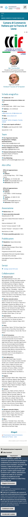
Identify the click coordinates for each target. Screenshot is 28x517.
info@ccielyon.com (17, 113)
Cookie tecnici (6, 487)
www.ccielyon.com (12, 116)
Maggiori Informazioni (8, 483)
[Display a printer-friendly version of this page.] (24, 32)
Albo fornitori (7, 452)
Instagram (14, 120)
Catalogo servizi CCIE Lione (11, 269)
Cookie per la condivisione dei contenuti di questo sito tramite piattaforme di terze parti (14, 493)
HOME (2, 13)
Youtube (20, 120)
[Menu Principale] (2, 7)
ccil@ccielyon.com (6, 113)
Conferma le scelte (7, 508)
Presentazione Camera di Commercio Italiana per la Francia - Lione (12, 436)
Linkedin (4, 122)
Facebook (4, 120)
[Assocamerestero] (13, 7)
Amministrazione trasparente (12, 449)
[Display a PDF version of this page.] (26, 32)
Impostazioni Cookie (14, 456)
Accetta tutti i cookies (8, 514)
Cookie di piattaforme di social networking (14, 499)
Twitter (9, 120)
